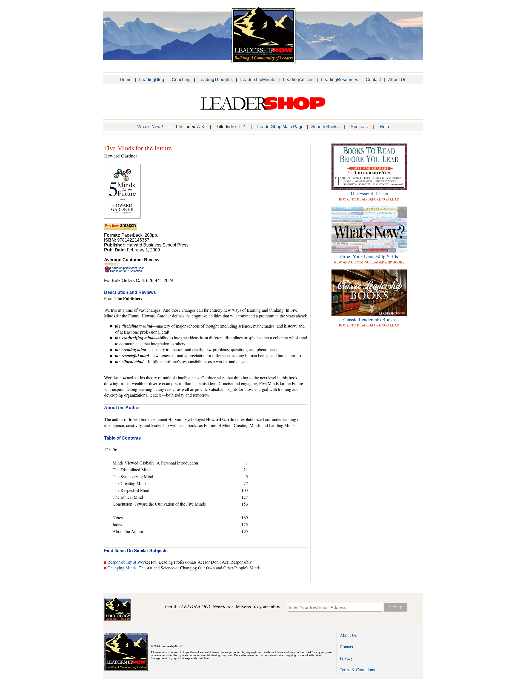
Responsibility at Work (127, 562)
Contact (373, 79)
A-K (200, 126)
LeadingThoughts (215, 79)
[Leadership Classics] (369, 314)
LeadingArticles (298, 79)
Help (384, 126)
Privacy (346, 658)
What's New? (150, 126)
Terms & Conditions (357, 669)
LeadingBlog (151, 79)
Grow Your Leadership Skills (369, 256)
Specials (359, 126)
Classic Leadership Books (369, 319)
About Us (397, 79)
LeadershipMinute (257, 79)
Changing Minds (121, 567)
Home (126, 79)
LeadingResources (339, 79)
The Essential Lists (369, 193)
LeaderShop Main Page (280, 126)
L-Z (242, 126)
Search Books (325, 126)
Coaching (181, 79)
